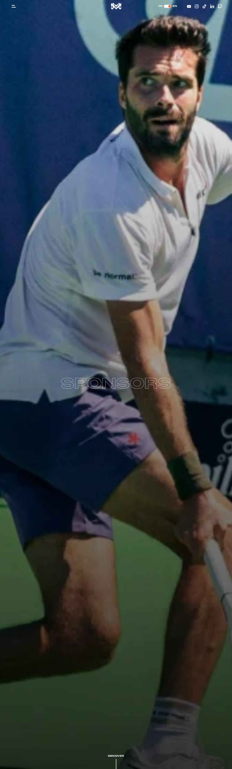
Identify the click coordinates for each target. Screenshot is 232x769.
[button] (13, 6)
